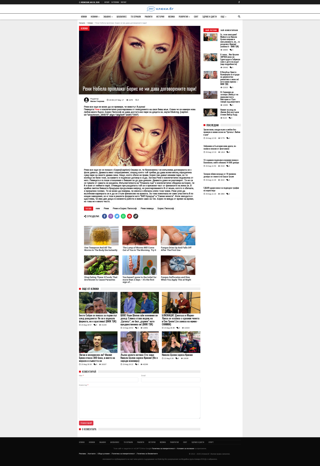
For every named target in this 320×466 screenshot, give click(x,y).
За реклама (115, 2)
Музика (171, 16)
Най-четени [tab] (211, 30)
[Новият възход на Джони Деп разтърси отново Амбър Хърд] (210, 116)
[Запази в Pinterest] (129, 216)
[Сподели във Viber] (110, 216)
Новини (94, 16)
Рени (106, 208)
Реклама (82, 454)
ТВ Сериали (136, 16)
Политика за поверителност (164, 449)
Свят (196, 16)
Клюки (84, 16)
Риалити (148, 16)
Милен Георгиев (97, 101)
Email (143, 375)
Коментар (83, 385)
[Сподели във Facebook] (104, 216)
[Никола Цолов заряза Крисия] (181, 352)
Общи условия (104, 454)
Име (81, 375)
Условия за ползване (186, 449)
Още (222, 16)
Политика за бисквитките (147, 454)
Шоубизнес (122, 16)
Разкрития (183, 16)
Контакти (92, 454)
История (160, 16)
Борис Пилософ (166, 208)
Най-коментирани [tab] (229, 30)
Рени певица (147, 208)
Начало (106, 2)
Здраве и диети (209, 16)
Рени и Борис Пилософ (125, 208)
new (98, 208)
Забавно (107, 16)
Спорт (211, 442)
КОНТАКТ (123, 2)
